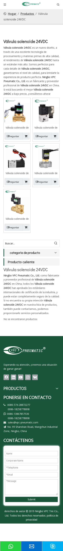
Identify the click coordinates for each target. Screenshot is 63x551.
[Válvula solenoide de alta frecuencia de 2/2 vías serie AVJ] (45, 156)
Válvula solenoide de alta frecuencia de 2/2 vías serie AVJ (46, 173)
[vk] (35, 377)
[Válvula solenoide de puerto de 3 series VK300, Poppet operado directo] (17, 156)
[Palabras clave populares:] (55, 243)
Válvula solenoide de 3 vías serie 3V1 (46, 127)
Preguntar (13, 136)
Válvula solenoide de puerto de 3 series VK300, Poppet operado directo (17, 173)
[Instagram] (28, 377)
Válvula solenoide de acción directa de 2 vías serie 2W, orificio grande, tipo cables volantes (17, 127)
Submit (32, 499)
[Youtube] (20, 377)
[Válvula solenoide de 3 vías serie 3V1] (45, 111)
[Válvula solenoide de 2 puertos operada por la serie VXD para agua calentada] (17, 202)
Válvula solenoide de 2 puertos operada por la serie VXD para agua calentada (17, 218)
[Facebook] (6, 377)
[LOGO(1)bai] (25, 350)
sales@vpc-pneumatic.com (23, 422)
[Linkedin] (13, 377)
